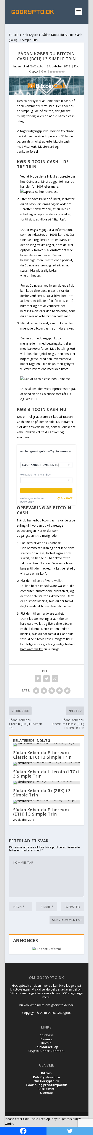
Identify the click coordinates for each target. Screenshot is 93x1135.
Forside (14, 35)
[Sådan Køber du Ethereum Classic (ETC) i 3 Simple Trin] (46, 744)
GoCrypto (36, 66)
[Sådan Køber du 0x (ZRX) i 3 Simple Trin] (46, 782)
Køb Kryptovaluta (46, 1077)
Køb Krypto (30, 35)
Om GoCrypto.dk (46, 1081)
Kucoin (46, 1043)
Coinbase (46, 1035)
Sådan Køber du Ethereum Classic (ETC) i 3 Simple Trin (42, 755)
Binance (46, 1039)
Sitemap (46, 1093)
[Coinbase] (39, 192)
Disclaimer (46, 1089)
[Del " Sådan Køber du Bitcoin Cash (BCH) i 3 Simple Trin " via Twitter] (46, 678)
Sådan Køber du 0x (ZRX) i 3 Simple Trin (42, 793)
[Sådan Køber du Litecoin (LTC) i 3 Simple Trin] (46, 764)
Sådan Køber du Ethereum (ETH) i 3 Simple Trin (41, 812)
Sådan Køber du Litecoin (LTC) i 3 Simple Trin (46, 774)
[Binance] (46, 949)
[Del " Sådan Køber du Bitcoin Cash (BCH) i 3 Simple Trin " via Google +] (55, 678)
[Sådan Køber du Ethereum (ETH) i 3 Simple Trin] (46, 802)
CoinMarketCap (46, 1047)
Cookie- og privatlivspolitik (46, 1085)
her (70, 1005)
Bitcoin (46, 1073)
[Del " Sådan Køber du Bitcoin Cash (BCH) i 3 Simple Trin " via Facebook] (38, 678)
